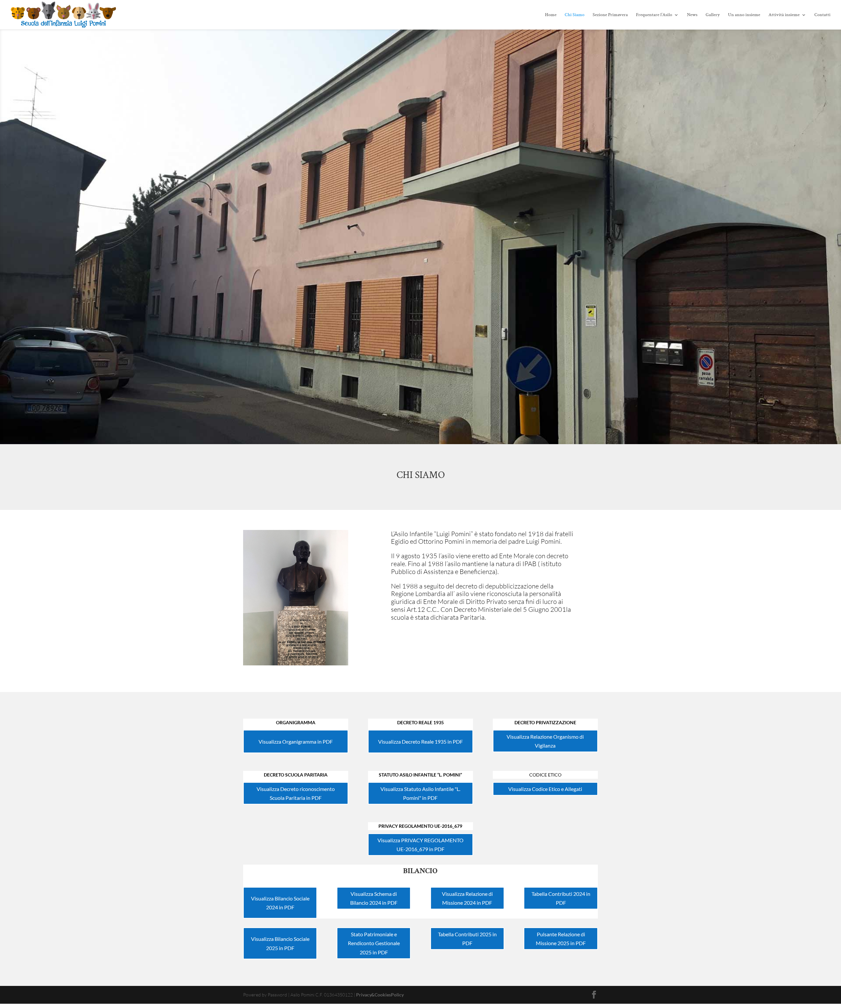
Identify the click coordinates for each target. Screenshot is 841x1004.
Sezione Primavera (610, 15)
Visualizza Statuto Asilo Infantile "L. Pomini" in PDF (420, 793)
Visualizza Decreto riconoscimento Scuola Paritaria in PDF (296, 793)
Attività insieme (784, 15)
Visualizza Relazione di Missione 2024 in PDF (467, 898)
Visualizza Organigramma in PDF (296, 741)
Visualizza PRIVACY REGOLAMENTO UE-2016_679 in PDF (420, 844)
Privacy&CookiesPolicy (380, 994)
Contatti (822, 15)
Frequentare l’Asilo (654, 15)
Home (551, 15)
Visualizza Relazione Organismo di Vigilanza (545, 741)
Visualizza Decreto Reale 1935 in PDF (420, 741)
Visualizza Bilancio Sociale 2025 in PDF (280, 943)
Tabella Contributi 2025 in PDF (467, 938)
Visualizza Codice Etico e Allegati (545, 789)
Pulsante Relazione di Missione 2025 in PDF (561, 938)
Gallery (713, 15)
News (692, 15)
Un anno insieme (744, 15)
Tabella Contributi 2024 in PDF (561, 898)
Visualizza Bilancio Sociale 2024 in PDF (280, 902)
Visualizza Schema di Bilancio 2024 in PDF (374, 898)
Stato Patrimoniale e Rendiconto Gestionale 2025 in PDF (374, 943)
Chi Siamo (574, 15)
